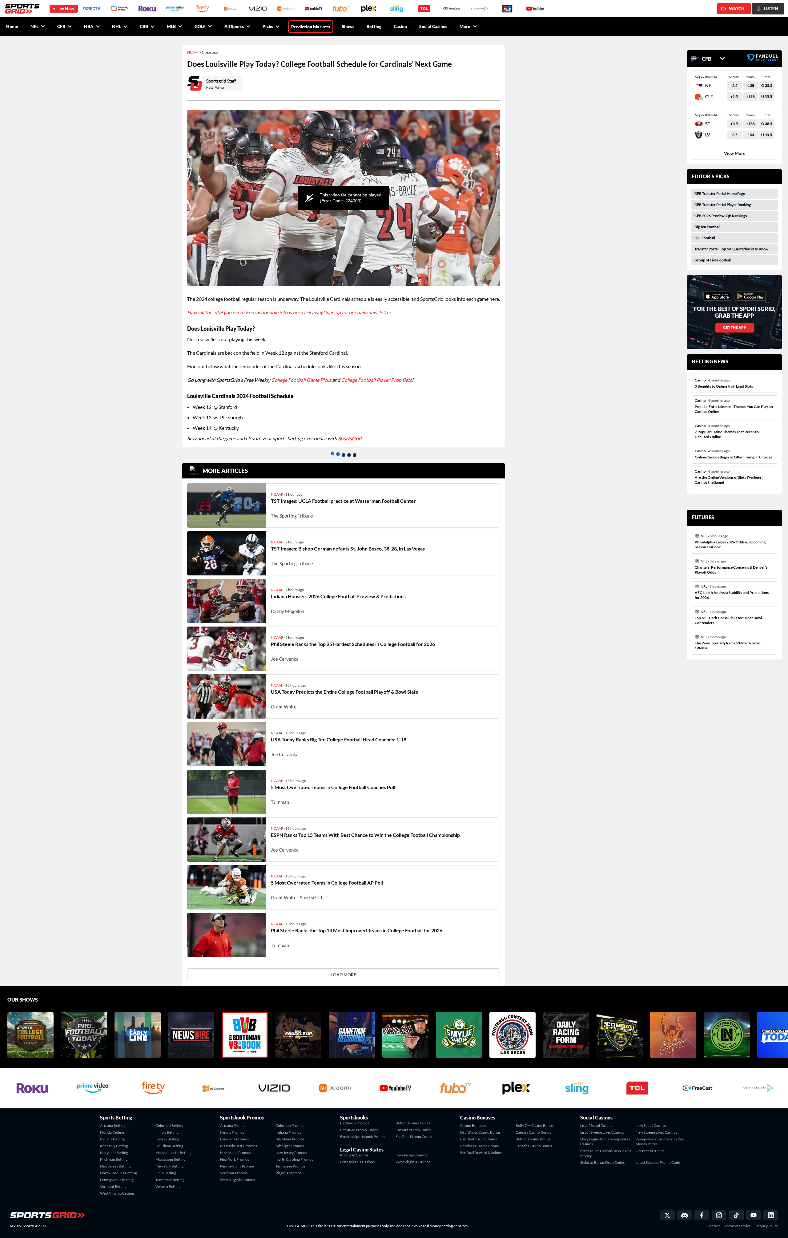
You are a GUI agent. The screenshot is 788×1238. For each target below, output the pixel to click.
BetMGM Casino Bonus (534, 1125)
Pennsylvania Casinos (357, 1161)
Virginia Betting (167, 1186)
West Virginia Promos (237, 1179)
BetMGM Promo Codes (359, 1129)
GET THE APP (734, 327)
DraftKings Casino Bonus (480, 1132)
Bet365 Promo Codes (413, 1123)
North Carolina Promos (294, 1159)
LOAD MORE (343, 974)
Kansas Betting (167, 1139)
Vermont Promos (233, 1173)
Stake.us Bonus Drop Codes (602, 1162)
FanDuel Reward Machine (481, 1152)
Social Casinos (433, 26)
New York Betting (169, 1166)
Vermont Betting (113, 1186)
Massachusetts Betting (173, 1152)
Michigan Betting (113, 1159)
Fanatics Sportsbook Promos (363, 1136)
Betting (374, 26)
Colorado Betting (169, 1125)
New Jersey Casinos (411, 1155)
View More (734, 153)
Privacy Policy (767, 1226)
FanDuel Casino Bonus (478, 1139)
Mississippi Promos (235, 1152)
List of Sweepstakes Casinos (602, 1132)
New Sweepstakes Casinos (656, 1132)
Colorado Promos (289, 1125)
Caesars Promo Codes (413, 1129)
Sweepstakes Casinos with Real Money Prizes (660, 1141)
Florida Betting (112, 1132)
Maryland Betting (114, 1152)
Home (12, 26)
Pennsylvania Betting (117, 1179)
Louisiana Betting (169, 1145)
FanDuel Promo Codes (414, 1136)
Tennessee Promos (290, 1166)
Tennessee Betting (169, 1179)
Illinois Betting (167, 1132)
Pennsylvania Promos (237, 1166)
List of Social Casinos (596, 1125)
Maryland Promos (289, 1139)
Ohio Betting (165, 1173)
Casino (400, 26)
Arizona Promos (233, 1125)
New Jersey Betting (115, 1166)
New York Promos (234, 1159)
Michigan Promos (289, 1145)
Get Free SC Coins (650, 1150)
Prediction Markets (310, 26)
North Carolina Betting (118, 1173)
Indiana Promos (288, 1132)
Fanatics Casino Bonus (534, 1145)
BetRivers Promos (354, 1123)
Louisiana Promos (234, 1139)
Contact (713, 1226)
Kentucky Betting (114, 1145)
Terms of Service (738, 1226)
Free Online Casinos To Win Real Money (606, 1153)
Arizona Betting (112, 1125)
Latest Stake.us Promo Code (658, 1162)
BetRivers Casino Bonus (479, 1145)
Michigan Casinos (354, 1155)
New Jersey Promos (291, 1152)
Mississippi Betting (170, 1159)
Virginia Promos (288, 1173)
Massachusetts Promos (238, 1145)
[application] (343, 198)
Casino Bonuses (473, 1125)
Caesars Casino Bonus (533, 1132)
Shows (348, 26)
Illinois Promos (232, 1132)
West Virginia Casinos (413, 1161)
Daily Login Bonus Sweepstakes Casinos (605, 1141)
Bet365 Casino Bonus (533, 1139)
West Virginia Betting (117, 1193)
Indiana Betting (112, 1139)
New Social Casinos (651, 1125)
